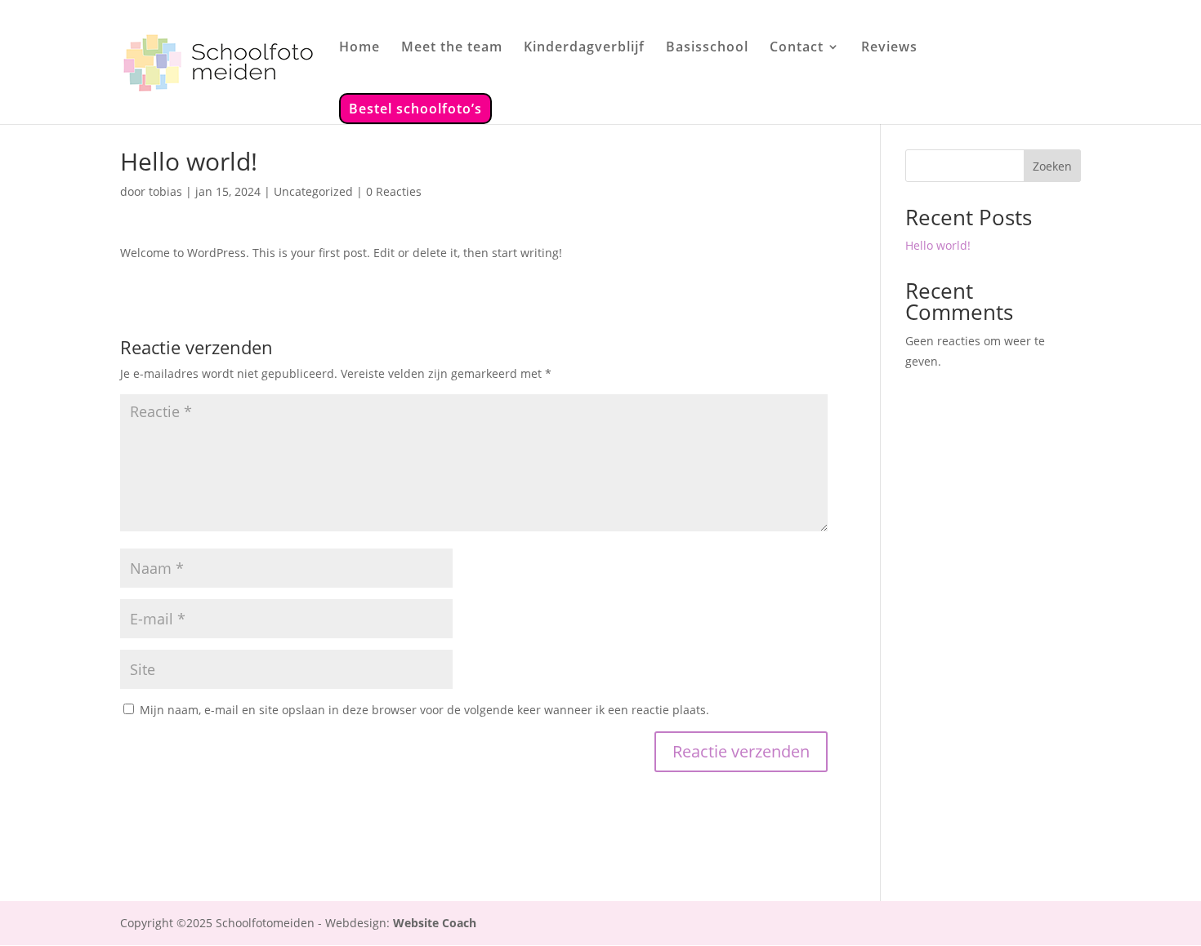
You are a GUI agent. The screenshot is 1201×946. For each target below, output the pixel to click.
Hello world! (938, 245)
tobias (165, 191)
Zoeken (1052, 166)
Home (359, 48)
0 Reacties (394, 191)
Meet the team (451, 48)
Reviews (889, 48)
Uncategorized (313, 191)
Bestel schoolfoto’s (415, 109)
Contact (797, 48)
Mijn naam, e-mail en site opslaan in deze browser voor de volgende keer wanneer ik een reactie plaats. (424, 709)
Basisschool (707, 48)
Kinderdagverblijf (584, 48)
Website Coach (434, 922)
